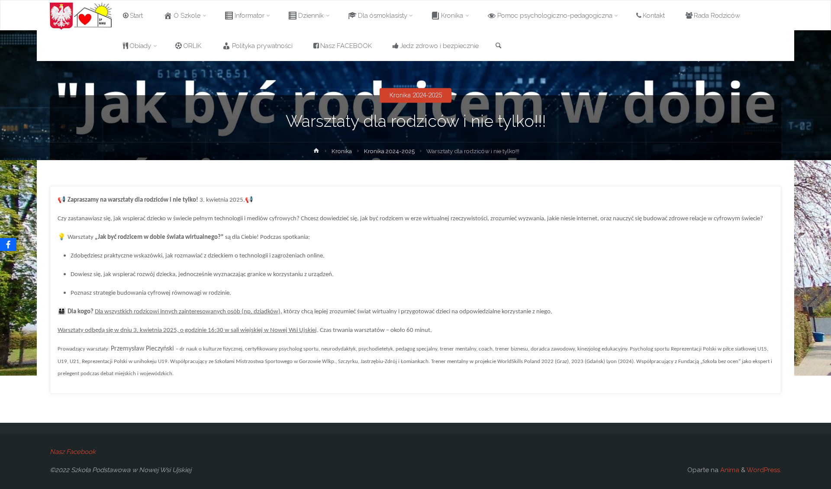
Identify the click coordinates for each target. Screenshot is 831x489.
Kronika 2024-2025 (416, 95)
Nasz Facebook (73, 452)
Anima (728, 470)
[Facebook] (8, 244)
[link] (499, 46)
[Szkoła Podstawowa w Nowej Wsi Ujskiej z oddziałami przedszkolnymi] (81, 15)
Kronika (342, 151)
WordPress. (764, 470)
